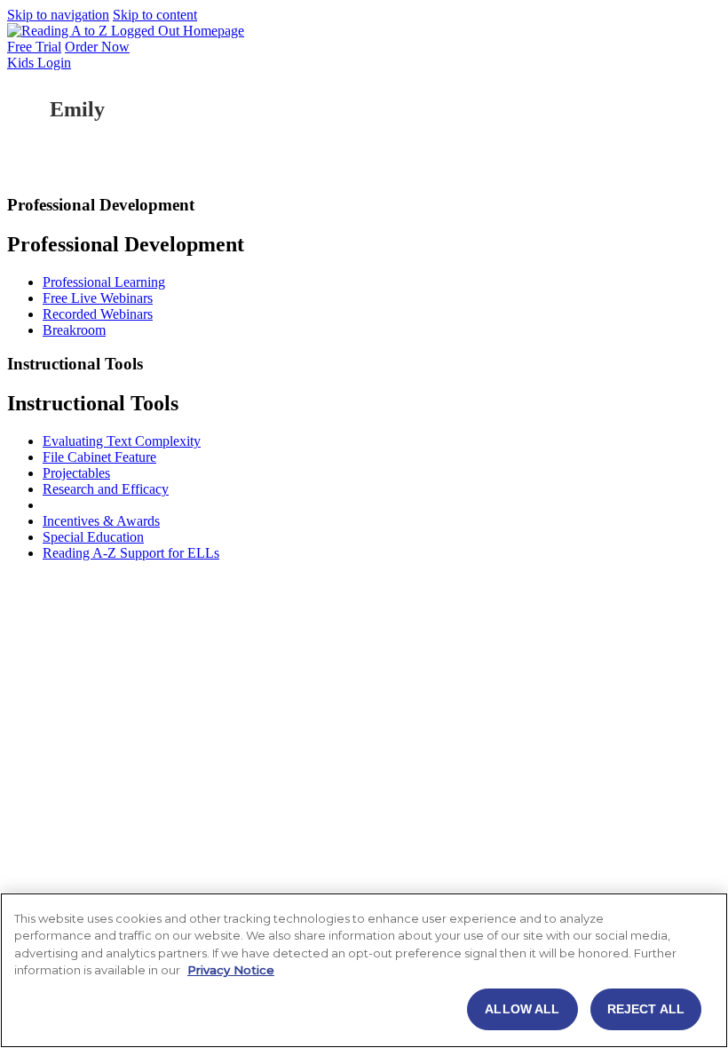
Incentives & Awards (101, 520)
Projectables (76, 472)
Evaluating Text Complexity (122, 441)
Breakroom (74, 329)
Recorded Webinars (98, 314)
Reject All (645, 1009)
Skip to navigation (58, 14)
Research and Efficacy (106, 488)
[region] (364, 970)
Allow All (522, 1009)
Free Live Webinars (98, 298)
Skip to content (155, 14)
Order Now (97, 46)
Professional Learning (104, 282)
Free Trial (34, 46)
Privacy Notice (230, 970)
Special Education (93, 536)
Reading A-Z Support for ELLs (131, 552)
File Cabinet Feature (99, 456)
